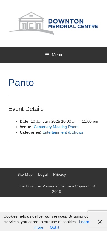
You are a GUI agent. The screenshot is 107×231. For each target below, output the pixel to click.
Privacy (59, 174)
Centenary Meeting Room (56, 127)
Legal (43, 174)
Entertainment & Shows (63, 132)
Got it (54, 227)
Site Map (25, 174)
